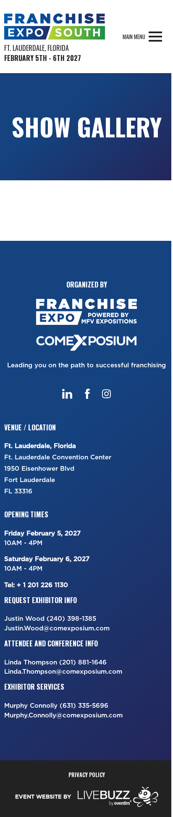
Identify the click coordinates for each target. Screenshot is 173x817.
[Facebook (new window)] (87, 394)
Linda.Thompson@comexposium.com (63, 671)
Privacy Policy (86, 775)
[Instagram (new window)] (106, 394)
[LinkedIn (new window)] (67, 394)
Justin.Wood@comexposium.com (57, 628)
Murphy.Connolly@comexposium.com (63, 715)
